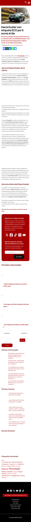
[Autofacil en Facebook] (11, 236)
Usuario (22, 475)
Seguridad (9, 473)
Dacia (8, 209)
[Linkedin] (9, 48)
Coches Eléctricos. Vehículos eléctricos (12, 462)
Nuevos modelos (7, 472)
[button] (26, 2)
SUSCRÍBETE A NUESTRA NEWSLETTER (15, 495)
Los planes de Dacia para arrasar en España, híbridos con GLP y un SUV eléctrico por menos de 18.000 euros (16, 376)
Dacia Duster (21, 55)
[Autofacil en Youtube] (24, 236)
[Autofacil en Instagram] (19, 236)
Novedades (14, 468)
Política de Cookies (15, 506)
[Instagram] (8, 491)
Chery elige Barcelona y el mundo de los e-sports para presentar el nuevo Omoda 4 (17, 423)
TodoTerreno (6, 475)
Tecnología (14, 473)
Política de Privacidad (15, 505)
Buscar (22, 340)
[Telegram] (15, 48)
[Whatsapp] (12, 48)
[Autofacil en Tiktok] (15, 236)
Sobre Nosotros (15, 499)
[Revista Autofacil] (13, 442)
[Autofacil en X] (6, 236)
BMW (3, 460)
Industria (21, 464)
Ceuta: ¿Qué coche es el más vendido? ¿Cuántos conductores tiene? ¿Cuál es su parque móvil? (16, 408)
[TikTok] (23, 491)
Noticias (5, 469)
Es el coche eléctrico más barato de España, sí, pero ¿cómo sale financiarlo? (16, 382)
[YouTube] (17, 491)
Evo (16, 464)
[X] (7, 48)
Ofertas (21, 209)
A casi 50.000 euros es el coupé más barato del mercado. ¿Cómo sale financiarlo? (16, 368)
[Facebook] (4, 48)
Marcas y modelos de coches (9, 466)
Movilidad (18, 466)
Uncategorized (14, 475)
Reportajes (4, 473)
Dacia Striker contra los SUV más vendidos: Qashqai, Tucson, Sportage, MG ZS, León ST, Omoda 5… (16, 356)
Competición (5, 464)
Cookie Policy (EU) (15, 508)
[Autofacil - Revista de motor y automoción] (7, 2)
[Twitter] (14, 491)
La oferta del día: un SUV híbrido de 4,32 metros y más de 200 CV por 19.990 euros (16, 362)
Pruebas (20, 472)
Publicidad (15, 501)
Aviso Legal (15, 503)
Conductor (12, 464)
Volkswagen (4, 477)
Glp (18, 209)
